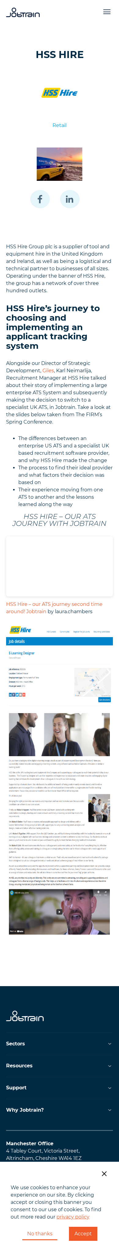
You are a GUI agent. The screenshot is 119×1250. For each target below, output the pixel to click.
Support (16, 1088)
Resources (19, 1066)
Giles (48, 371)
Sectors (15, 1044)
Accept (83, 1234)
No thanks (39, 1234)
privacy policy (72, 1217)
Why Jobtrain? (25, 1110)
